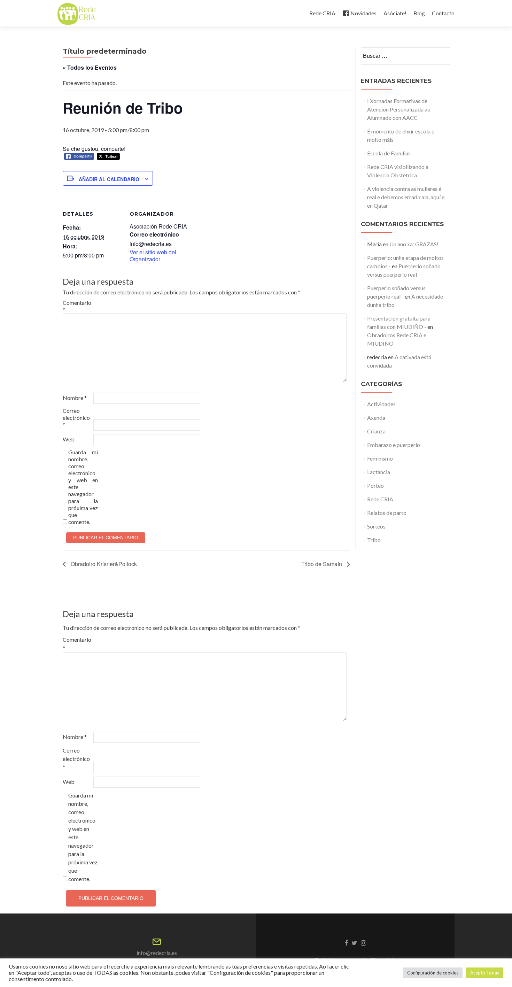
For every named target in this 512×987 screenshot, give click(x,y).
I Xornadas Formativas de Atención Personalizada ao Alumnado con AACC (398, 109)
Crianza (376, 431)
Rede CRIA (322, 13)
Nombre (75, 397)
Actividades (381, 404)
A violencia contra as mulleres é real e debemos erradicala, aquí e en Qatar (405, 197)
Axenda (376, 417)
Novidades (363, 13)
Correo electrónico (76, 417)
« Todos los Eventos (90, 67)
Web (69, 439)
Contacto (443, 13)
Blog (419, 13)
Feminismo (380, 458)
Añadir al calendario (109, 179)
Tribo (374, 540)
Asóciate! (394, 13)
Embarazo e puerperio (393, 444)
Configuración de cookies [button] (432, 973)
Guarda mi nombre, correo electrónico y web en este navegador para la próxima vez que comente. (83, 487)
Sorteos (376, 526)
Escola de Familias (389, 153)
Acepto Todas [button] (484, 973)
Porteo (375, 485)
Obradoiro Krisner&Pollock (103, 564)
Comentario (77, 306)
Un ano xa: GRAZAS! (414, 244)
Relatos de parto (386, 512)
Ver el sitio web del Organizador (153, 255)
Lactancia (378, 472)
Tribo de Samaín (322, 564)
